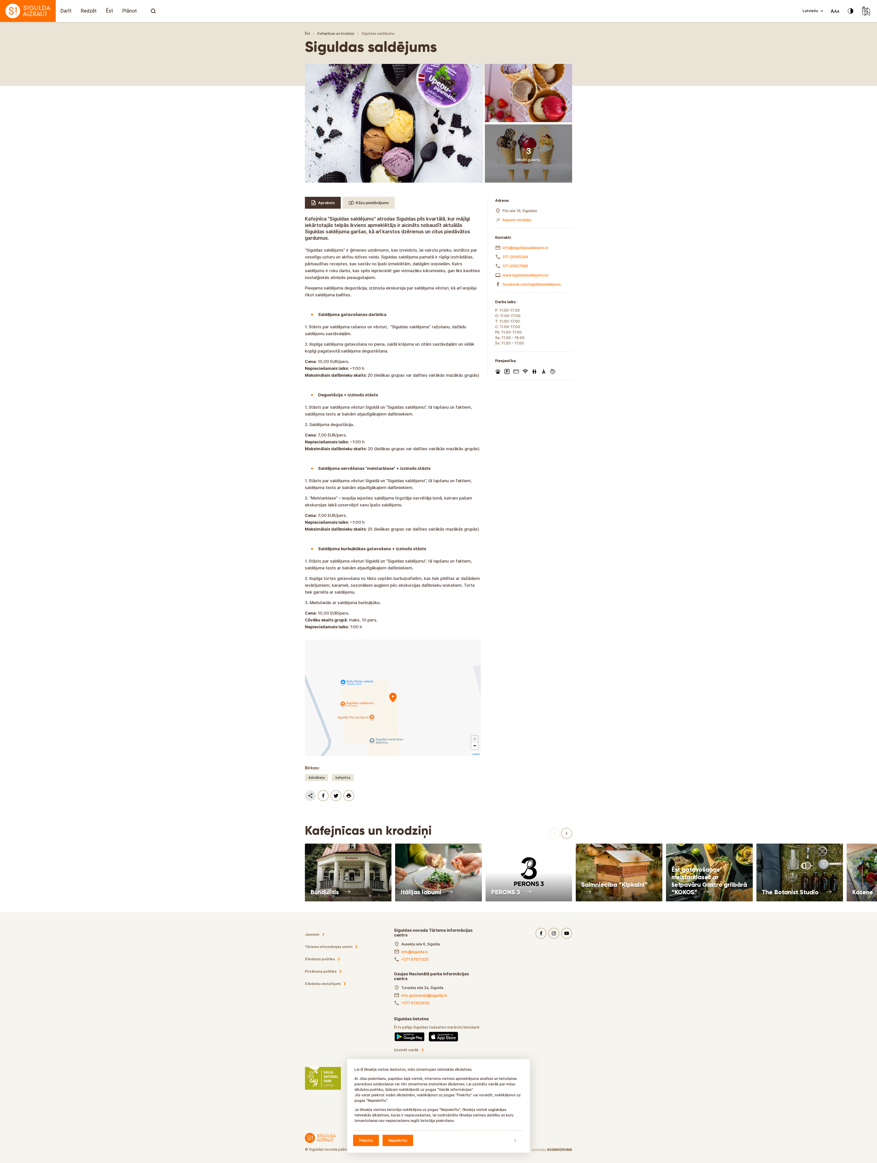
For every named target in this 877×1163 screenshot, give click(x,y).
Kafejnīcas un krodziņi (335, 33)
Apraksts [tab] (326, 202)
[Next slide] (566, 833)
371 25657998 (515, 266)
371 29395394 (515, 257)
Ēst (109, 11)
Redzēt (89, 11)
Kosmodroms (559, 1150)
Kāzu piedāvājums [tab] (372, 202)
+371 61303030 (415, 1003)
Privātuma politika (320, 971)
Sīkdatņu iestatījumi (323, 983)
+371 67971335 (415, 959)
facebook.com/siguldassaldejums (531, 284)
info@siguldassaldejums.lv (525, 247)
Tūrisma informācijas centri (328, 947)
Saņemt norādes (516, 220)
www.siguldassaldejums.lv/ (525, 275)
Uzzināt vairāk (406, 1050)
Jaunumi (312, 934)
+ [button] (474, 739)
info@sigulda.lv (414, 952)
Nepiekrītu (397, 1140)
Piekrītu (366, 1140)
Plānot (129, 11)
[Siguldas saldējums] (392, 697)
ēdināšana (317, 777)
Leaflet (476, 754)
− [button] (474, 746)
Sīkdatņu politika (320, 959)
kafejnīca (342, 777)
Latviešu (810, 10)
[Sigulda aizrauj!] (28, 11)
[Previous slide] (554, 833)
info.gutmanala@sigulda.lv (424, 995)
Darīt (65, 11)
